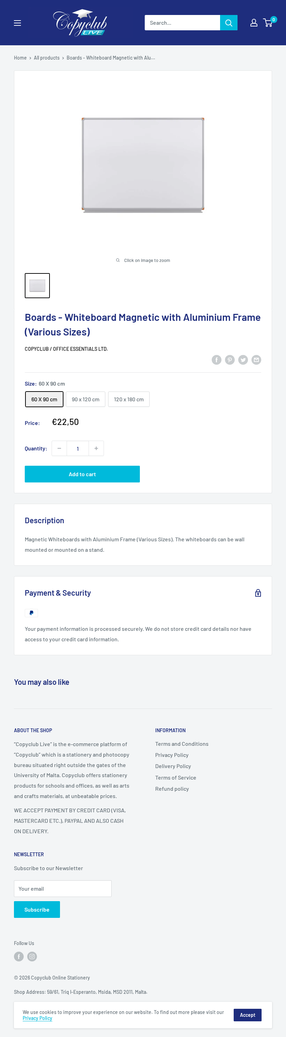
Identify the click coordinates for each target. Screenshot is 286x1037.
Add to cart (82, 474)
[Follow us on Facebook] (19, 956)
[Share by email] (256, 359)
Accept (247, 1015)
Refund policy (172, 788)
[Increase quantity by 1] (96, 448)
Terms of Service (175, 777)
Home (20, 58)
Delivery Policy (173, 766)
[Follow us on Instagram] (32, 956)
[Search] (229, 22)
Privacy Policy (172, 754)
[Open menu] (17, 23)
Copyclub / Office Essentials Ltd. (66, 349)
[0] (268, 22)
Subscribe (37, 909)
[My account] (253, 22)
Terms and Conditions (182, 743)
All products (47, 58)
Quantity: (36, 448)
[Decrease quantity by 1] (59, 448)
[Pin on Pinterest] (230, 359)
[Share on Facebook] (216, 359)
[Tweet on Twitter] (243, 359)
